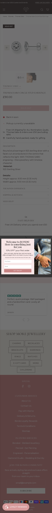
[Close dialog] (49, 240)
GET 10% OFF (18, 270)
